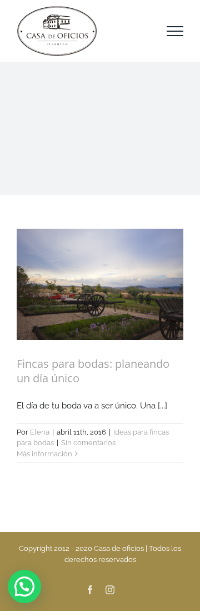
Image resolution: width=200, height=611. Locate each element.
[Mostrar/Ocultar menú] (175, 31)
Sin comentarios (88, 442)
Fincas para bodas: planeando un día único (93, 371)
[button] (24, 586)
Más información (44, 454)
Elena (39, 432)
